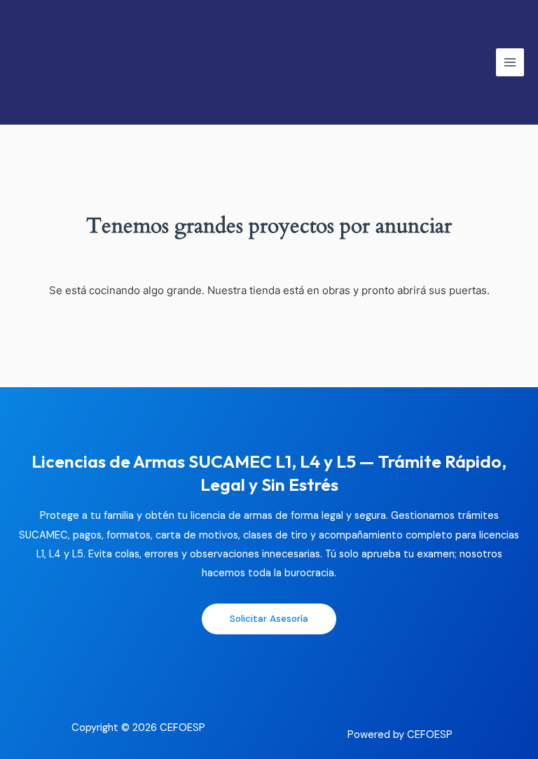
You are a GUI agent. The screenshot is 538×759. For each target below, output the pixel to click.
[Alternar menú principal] (510, 62)
